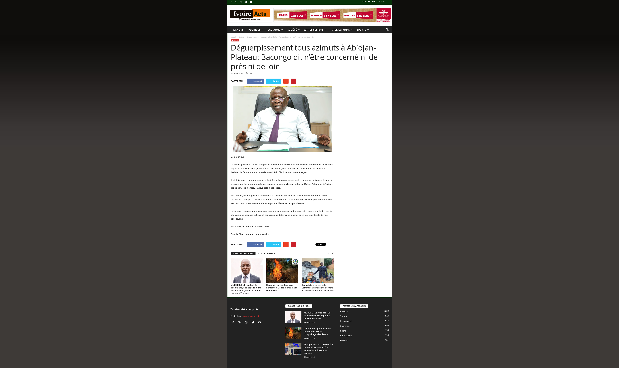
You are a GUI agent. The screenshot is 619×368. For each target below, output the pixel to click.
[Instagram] (241, 2)
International (340, 29)
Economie (274, 29)
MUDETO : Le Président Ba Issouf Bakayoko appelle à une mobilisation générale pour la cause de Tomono (246, 289)
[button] (387, 29)
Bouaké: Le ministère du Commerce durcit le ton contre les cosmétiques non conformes (318, 287)
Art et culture (313, 29)
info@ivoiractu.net (250, 316)
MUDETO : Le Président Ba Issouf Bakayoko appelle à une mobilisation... (317, 315)
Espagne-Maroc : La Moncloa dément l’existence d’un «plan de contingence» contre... (318, 348)
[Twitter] (246, 2)
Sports (361, 29)
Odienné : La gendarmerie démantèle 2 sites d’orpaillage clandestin (281, 287)
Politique (254, 29)
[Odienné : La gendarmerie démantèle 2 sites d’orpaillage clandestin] (282, 270)
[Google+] (236, 2)
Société (292, 29)
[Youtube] (251, 2)
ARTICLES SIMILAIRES (243, 253)
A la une (238, 29)
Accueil (233, 37)
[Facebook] (231, 2)
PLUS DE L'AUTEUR (266, 253)
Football (344, 340)
